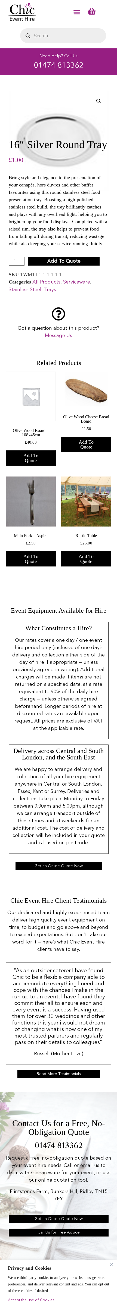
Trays (50, 289)
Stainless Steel (25, 289)
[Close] (111, 1264)
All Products (46, 282)
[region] (58, 1284)
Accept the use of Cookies (31, 1300)
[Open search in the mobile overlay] (63, 36)
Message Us (58, 335)
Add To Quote (64, 261)
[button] (77, 12)
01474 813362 (59, 66)
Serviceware (76, 282)
